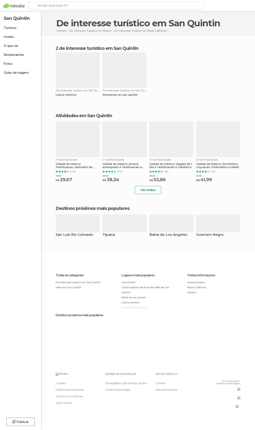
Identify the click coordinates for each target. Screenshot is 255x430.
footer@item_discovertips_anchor (126, 383)
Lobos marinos (66, 94)
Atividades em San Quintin (84, 115)
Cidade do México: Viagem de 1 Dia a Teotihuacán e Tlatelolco (170, 165)
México (191, 292)
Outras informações (201, 275)
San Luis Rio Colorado (74, 235)
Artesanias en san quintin (120, 94)
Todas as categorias (70, 275)
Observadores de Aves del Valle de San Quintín (145, 290)
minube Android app (117, 389)
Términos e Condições (69, 396)
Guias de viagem (16, 72)
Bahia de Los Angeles (168, 235)
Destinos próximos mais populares (92, 208)
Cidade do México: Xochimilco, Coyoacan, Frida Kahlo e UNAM (217, 165)
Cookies (61, 383)
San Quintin (129, 282)
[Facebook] (219, 375)
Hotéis (9, 37)
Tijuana (108, 235)
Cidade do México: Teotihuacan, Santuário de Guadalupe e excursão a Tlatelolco (74, 165)
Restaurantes (14, 55)
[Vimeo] (231, 375)
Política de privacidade (70, 389)
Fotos (8, 63)
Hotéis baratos (196, 282)
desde (58, 175)
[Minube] (14, 5)
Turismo (10, 28)
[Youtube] (237, 375)
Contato (161, 383)
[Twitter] (225, 375)
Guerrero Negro (210, 235)
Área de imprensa (166, 389)
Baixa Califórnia (196, 287)
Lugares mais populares (138, 275)
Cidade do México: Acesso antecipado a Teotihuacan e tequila (122, 165)
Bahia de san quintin (134, 297)
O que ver (11, 46)
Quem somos (64, 402)
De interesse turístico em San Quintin (78, 282)
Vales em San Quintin (68, 287)
